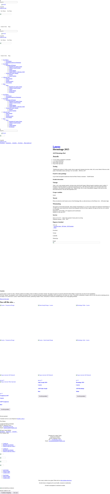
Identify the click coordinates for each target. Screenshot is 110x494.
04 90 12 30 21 (20, 418)
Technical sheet (57, 226)
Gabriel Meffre (12, 70)
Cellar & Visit (4, 26)
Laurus (10, 69)
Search (1, 2)
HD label (64, 226)
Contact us (5, 443)
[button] (55, 0)
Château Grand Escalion (15, 68)
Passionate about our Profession (13, 62)
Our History (9, 61)
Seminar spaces (9, 81)
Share (55, 227)
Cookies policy (6, 472)
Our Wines (9, 11)
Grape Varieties (12, 76)
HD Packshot (70, 226)
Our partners (9, 82)
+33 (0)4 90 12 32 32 (8, 426)
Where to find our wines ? (9, 446)
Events (7, 80)
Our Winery (3, 11)
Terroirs (11, 74)
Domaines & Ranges (11, 65)
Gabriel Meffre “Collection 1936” (17, 72)
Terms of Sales (6, 471)
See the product (5, 409)
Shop (9, 26)
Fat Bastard (11, 92)
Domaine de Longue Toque (15, 66)
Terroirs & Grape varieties (12, 73)
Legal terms (6, 470)
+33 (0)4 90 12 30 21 (56, 439)
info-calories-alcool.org (66, 480)
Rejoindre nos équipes (8, 444)
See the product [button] (43, 396)
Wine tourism (9, 78)
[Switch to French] (4, 5)
